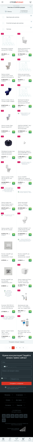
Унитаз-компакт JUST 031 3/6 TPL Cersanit (7, 229)
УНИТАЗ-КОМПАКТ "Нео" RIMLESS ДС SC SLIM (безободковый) (24, 127)
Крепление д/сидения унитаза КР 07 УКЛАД (7, 49)
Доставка (19, 400)
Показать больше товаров (16, 342)
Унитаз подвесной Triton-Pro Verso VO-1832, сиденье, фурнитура (24, 281)
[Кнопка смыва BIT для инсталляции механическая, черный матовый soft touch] (24, 245)
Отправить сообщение (16, 383)
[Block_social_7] (4, 416)
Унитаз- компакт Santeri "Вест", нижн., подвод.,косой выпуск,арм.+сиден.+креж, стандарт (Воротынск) (8, 334)
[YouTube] (8, 416)
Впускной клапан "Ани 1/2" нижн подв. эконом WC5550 (24, 332)
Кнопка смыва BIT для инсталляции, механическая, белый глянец (7, 256)
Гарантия (19, 405)
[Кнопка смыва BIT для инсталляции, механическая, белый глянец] (8, 245)
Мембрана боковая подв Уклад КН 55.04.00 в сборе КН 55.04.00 (8, 153)
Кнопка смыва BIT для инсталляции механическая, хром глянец (7, 282)
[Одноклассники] (4, 420)
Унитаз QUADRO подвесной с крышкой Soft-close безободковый (24, 178)
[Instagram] (12, 416)
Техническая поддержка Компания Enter (13, 429)
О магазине (19, 395)
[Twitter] (21, 416)
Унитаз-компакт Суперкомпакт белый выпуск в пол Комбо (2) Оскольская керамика (7, 76)
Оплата (8, 400)
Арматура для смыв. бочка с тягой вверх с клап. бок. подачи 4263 (24, 307)
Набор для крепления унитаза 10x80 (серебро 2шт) (24, 76)
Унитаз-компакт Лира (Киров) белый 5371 (7, 126)
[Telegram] (17, 416)
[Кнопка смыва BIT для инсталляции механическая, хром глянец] (8, 271)
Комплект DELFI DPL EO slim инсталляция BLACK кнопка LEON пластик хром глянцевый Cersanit (7, 307)
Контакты (8, 405)
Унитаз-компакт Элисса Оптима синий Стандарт (7, 100)
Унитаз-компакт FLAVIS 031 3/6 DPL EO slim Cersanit (7, 178)
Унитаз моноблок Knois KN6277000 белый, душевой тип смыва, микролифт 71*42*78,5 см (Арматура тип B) (24, 51)
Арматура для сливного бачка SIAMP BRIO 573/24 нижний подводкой (24, 153)
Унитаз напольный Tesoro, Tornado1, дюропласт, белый (23, 204)
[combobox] (4, 366)
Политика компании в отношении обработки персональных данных (16, 424)
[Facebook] (25, 416)
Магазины (7, 395)
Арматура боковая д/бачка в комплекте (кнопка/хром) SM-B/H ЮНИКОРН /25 (24, 102)
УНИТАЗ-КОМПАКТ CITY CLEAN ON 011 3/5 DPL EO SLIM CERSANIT (24, 230)
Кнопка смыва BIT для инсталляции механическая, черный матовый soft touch (24, 256)
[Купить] (13, 55)
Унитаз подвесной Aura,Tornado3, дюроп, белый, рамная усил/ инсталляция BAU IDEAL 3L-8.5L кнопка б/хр (7, 205)
